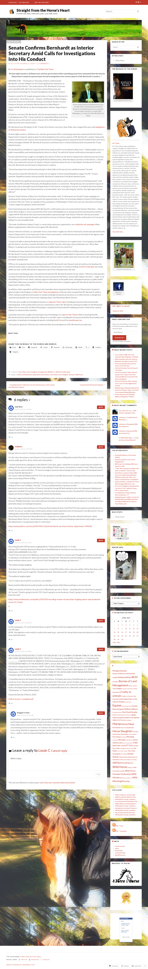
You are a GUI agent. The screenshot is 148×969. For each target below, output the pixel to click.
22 (118, 636)
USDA (121, 759)
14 (114, 632)
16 (122, 632)
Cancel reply (59, 750)
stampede (123, 748)
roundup (135, 745)
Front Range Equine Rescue (123, 715)
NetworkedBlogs (124, 918)
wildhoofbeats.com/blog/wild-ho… (126, 804)
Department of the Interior (40, 375)
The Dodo (124, 754)
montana (123, 737)
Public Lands (120, 745)
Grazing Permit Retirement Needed (91, 385)
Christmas (130, 688)
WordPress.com (120, 855)
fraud (114, 715)
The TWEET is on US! (121, 306)
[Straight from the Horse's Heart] (74, 28)
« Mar (114, 642)
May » (119, 642)
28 (114, 639)
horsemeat (116, 727)
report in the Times (69, 315)
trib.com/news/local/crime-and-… (125, 812)
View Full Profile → (118, 232)
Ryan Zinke (116, 748)
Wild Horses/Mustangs (63, 372)
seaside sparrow (75, 320)
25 (130, 636)
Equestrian (128, 702)
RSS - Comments (121, 831)
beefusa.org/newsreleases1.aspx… (126, 797)
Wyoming (125, 781)
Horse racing (124, 727)
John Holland (132, 734)
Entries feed (119, 851)
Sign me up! (119, 337)
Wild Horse (79, 375)
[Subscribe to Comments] (113, 831)
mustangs (115, 740)
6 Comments (43, 63)
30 (122, 639)
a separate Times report (57, 302)
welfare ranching (131, 759)
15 (118, 632)
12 (134, 628)
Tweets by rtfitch (117, 311)
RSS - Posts (119, 826)
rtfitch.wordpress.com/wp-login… (125, 795)
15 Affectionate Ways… (126, 438)
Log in (117, 848)
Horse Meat (53, 375)
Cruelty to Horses (127, 696)
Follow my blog (126, 937)
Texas (125, 751)
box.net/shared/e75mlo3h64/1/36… (126, 801)
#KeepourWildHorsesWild (121, 673)
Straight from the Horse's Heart (43, 10)
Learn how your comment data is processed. (57, 783)
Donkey (121, 702)
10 (126, 628)
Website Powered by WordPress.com (20, 964)
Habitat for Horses (119, 720)
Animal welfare (124, 677)
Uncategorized (42, 372)
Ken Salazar (116, 737)
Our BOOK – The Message (18, 2)
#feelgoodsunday (119, 671)
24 (126, 636)
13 (137, 628)
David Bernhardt (26, 375)
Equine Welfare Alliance (128, 709)
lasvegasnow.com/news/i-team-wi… (126, 808)
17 (126, 632)
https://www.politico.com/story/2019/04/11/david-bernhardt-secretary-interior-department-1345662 (50, 526)
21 (114, 636)
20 (137, 632)
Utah (124, 759)
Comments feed (120, 853)
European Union (117, 712)
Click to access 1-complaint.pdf (20, 699)
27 (137, 636)
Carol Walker (117, 688)
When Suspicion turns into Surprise (126, 359)
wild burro (72, 375)
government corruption (129, 717)
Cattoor (125, 688)
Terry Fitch (120, 751)
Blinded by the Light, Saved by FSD (126, 361)
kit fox (59, 320)
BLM (19, 375)
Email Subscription (121, 319)
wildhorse (130, 767)
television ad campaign (85, 224)
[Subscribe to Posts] (113, 826)
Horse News (13, 42)
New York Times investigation (46, 292)
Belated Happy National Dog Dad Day (127, 388)
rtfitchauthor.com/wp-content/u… (125, 799)
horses (131, 727)
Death (121, 699)
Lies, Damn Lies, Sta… (125, 410)
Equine (116, 705)
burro (130, 686)
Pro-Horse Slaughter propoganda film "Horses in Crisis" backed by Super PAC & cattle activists (127, 488)
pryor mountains (128, 743)
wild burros (128, 763)
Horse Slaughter (32, 372)
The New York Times (45, 69)
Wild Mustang (35, 956)
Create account (120, 846)
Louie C (18, 540)
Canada (135, 686)
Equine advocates (127, 706)
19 (134, 632)
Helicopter (129, 720)
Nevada (121, 739)
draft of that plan (87, 267)
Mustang (130, 737)
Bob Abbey (115, 681)
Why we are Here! (42, 2)
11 (130, 628)
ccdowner (122, 417)
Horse (116, 724)
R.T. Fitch (15, 63)
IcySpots (18, 446)
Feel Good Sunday (129, 712)
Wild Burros (51, 372)
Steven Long (130, 748)
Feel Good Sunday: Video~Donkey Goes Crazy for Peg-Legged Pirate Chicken (126, 383)
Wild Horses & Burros (126, 778)
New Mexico (129, 740)
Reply (101, 407)
